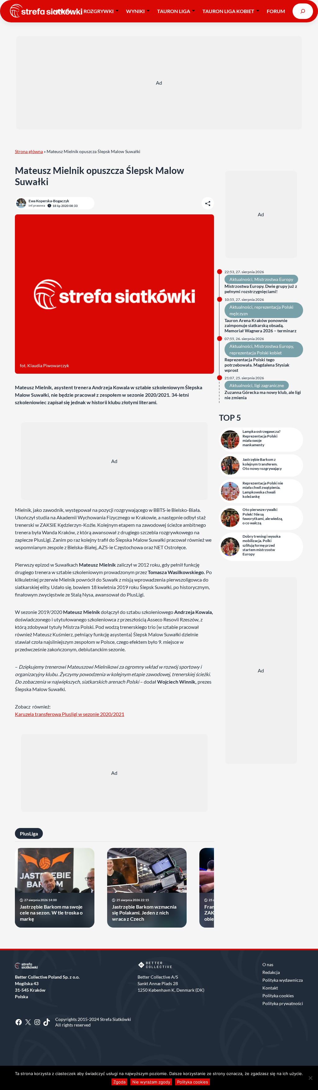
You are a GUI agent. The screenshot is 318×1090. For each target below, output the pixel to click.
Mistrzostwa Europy (273, 279)
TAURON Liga (173, 11)
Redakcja (271, 972)
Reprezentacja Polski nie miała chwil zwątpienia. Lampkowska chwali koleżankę (263, 490)
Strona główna (29, 151)
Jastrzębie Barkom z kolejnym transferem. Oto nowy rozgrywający (262, 464)
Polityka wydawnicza (282, 980)
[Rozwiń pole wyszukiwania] (303, 11)
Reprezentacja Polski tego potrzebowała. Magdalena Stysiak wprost (257, 365)
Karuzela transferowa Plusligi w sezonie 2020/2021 (69, 714)
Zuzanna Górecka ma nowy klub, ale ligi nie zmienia (263, 395)
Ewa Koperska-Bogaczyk (49, 201)
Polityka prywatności (282, 1003)
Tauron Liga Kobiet (228, 11)
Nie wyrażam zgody (151, 1081)
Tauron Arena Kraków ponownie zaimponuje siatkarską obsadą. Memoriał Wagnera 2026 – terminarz (261, 326)
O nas (267, 964)
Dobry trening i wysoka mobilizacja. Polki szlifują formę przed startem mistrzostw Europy (261, 545)
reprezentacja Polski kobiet (255, 352)
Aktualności (240, 279)
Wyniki (135, 11)
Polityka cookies (278, 995)
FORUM (276, 11)
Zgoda (119, 1081)
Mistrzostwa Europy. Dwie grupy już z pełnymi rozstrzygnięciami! (261, 289)
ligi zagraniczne (269, 385)
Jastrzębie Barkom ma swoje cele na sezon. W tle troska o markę (51, 912)
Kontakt (270, 987)
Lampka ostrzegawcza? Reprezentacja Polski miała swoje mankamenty (261, 438)
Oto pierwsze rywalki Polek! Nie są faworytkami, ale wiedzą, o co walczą (263, 516)
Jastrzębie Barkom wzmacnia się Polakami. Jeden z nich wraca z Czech (144, 912)
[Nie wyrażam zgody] (310, 1078)
